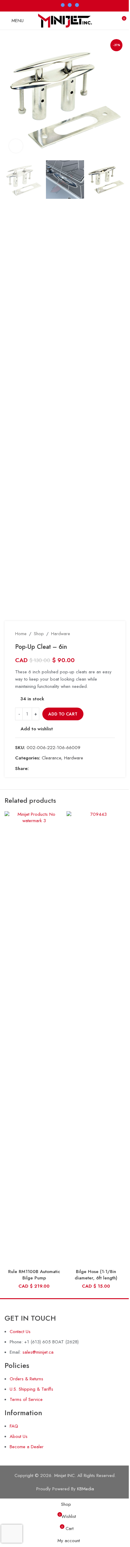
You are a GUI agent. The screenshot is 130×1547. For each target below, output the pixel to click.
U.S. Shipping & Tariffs (31, 1389)
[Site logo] (65, 20)
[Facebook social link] (33, 5)
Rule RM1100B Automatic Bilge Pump (34, 1274)
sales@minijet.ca (38, 1352)
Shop (39, 633)
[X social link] (39, 769)
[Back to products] (104, 633)
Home (21, 633)
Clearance (51, 758)
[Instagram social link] (40, 5)
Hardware (60, 633)
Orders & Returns (26, 1378)
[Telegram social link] (61, 769)
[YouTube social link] (48, 5)
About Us (19, 1436)
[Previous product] (96, 633)
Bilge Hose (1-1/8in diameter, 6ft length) (96, 1274)
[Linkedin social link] (54, 769)
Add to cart (62, 714)
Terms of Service (26, 1399)
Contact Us (20, 1331)
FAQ (14, 1426)
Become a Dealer (27, 1446)
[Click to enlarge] (16, 146)
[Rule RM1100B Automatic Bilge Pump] (34, 1038)
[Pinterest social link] (46, 769)
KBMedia (85, 1488)
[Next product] (111, 633)
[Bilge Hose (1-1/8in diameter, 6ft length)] (96, 1038)
